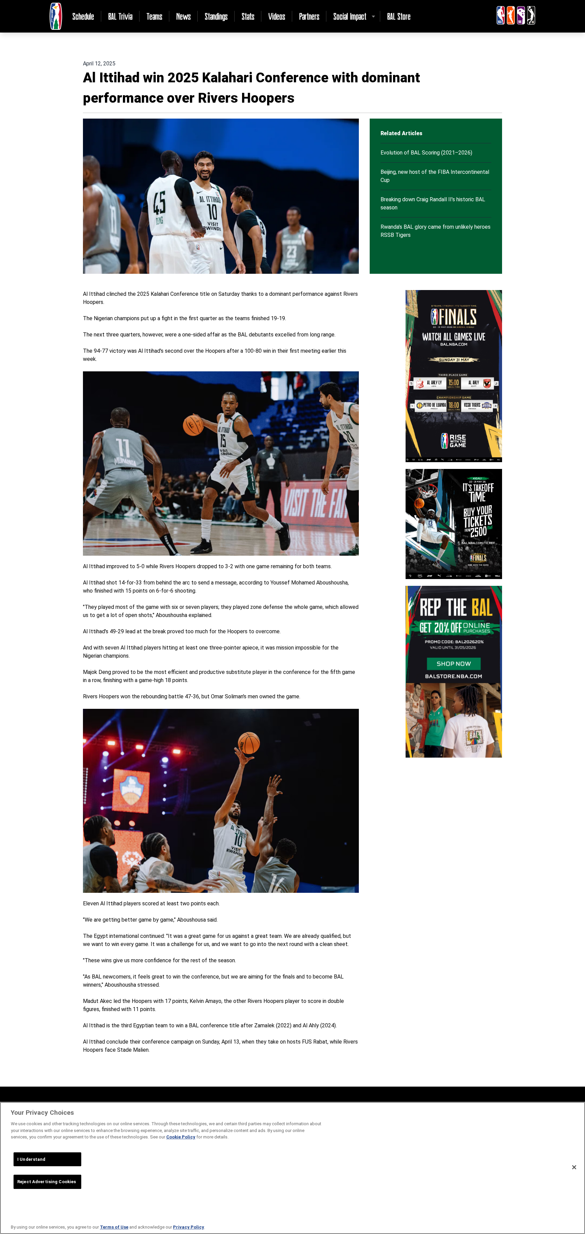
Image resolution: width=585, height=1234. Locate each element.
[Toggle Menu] (373, 16)
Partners (309, 16)
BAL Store (399, 16)
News (183, 16)
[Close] (574, 1167)
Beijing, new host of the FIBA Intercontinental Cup (435, 176)
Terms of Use (114, 1227)
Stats (248, 16)
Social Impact (349, 16)
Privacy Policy (188, 1227)
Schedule (83, 16)
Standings (216, 16)
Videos (276, 16)
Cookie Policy (180, 1136)
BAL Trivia (120, 16)
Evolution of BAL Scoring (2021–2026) (426, 152)
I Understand (31, 1159)
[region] (292, 1168)
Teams (154, 16)
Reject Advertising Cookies (46, 1181)
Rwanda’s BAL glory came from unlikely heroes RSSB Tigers (436, 231)
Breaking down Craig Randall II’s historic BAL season (433, 203)
